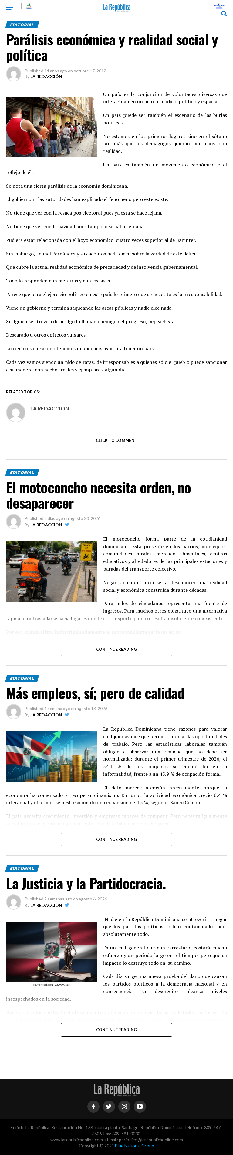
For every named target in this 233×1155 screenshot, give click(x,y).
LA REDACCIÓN (46, 76)
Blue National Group (134, 1145)
